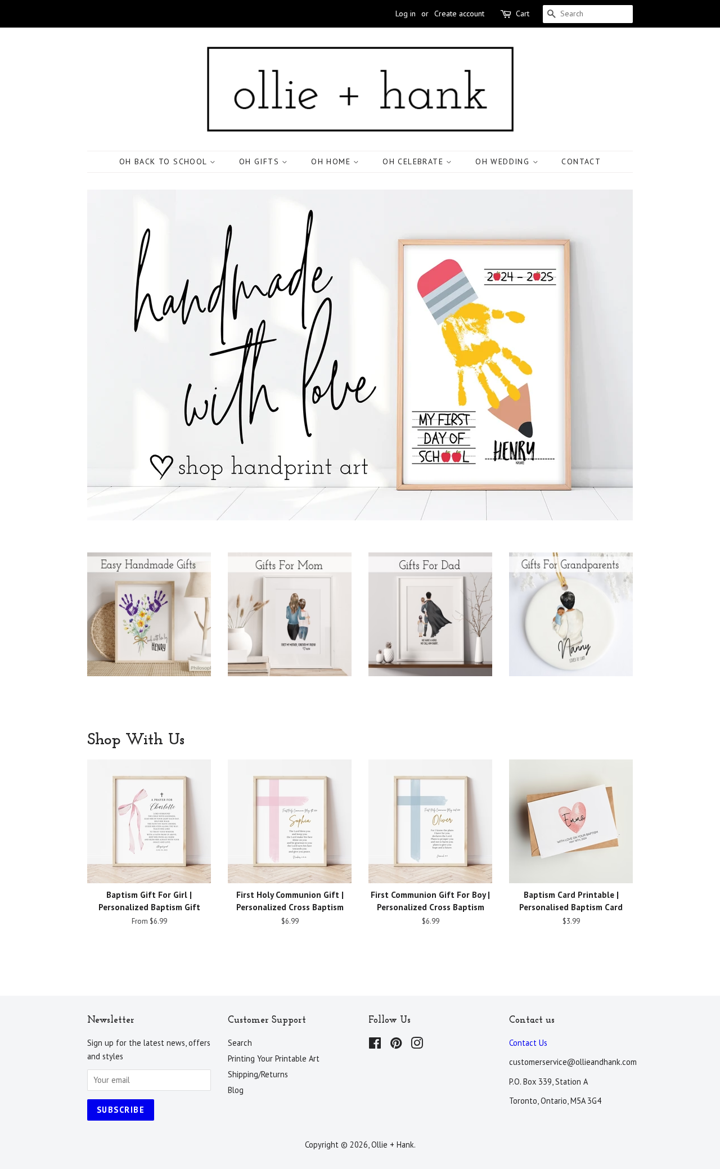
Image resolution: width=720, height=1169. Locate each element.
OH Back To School (164, 161)
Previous (111, 355)
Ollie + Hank (392, 1144)
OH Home (332, 161)
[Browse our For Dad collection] (430, 625)
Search (240, 1042)
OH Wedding (503, 161)
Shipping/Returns (258, 1074)
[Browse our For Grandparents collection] (571, 625)
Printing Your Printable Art (274, 1058)
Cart (522, 13)
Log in (405, 13)
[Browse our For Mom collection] (290, 625)
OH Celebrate (414, 161)
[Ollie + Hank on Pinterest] (396, 1045)
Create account (459, 13)
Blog (236, 1090)
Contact (581, 161)
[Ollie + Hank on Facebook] (374, 1045)
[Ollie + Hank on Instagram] (417, 1045)
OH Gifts (260, 161)
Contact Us (528, 1042)
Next (609, 355)
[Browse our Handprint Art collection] (149, 625)
